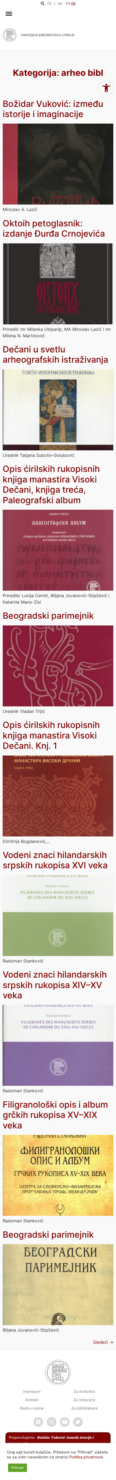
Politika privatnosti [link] (86, 1457)
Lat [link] (60, 3)
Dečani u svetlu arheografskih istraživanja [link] (55, 354)
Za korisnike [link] (84, 1391)
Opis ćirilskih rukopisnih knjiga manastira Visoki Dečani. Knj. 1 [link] (51, 735)
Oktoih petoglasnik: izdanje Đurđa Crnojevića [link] (54, 228)
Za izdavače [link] (84, 1399)
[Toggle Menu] (9, 14)
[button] (42, 3)
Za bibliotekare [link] (84, 1408)
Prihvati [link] (17, 1467)
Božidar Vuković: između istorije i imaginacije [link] (53, 108)
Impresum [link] (31, 1391)
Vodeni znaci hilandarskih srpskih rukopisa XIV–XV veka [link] (55, 985)
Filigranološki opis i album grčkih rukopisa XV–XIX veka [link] (55, 1115)
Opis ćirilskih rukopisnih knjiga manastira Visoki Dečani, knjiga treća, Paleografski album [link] (51, 484)
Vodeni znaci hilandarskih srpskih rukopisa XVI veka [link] (55, 860)
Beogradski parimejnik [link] (48, 615)
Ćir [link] (49, 3)
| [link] (54, 3)
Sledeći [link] (103, 1342)
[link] (106, 88)
